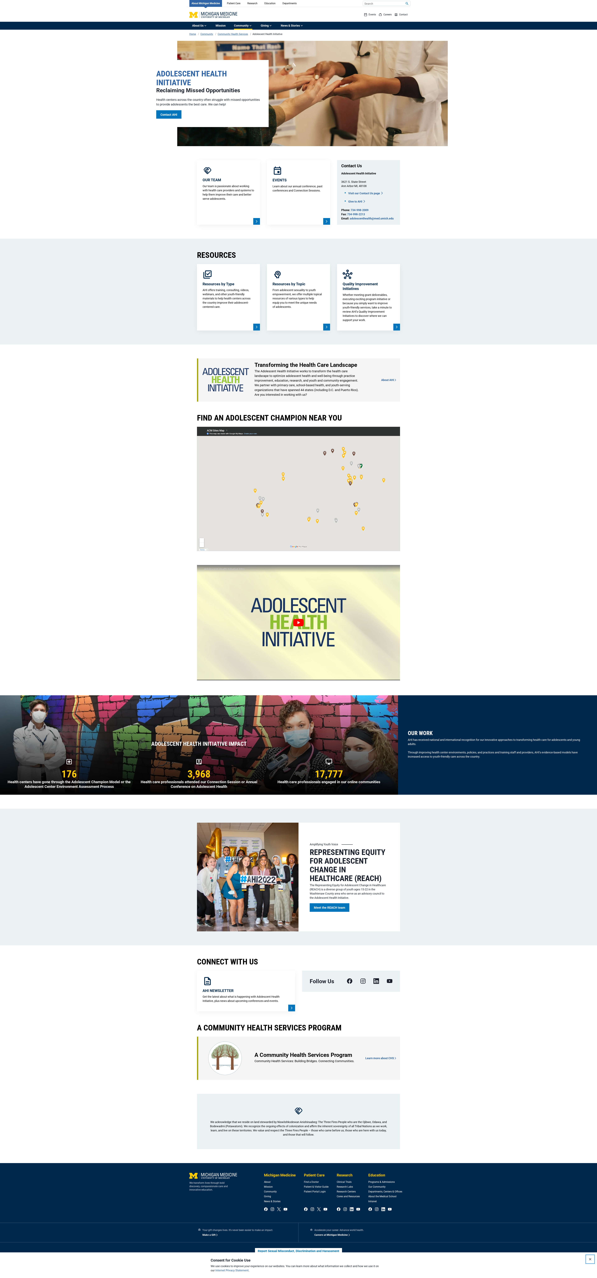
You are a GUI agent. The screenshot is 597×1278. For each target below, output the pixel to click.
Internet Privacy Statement (232, 1270)
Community (270, 1191)
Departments (289, 3)
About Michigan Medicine (206, 3)
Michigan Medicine (280, 1175)
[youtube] (389, 981)
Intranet (372, 1201)
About (267, 1181)
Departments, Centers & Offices (385, 1191)
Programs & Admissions (381, 1181)
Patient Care (233, 3)
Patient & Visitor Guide (316, 1186)
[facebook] (349, 981)
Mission (221, 25)
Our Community (377, 1186)
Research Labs (345, 1186)
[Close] (590, 1259)
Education (269, 3)
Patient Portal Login (315, 1191)
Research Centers (346, 1191)
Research (252, 3)
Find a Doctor (311, 1181)
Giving (267, 1196)
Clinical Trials (344, 1181)
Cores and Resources (348, 1196)
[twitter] (279, 1209)
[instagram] (363, 981)
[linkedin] (376, 981)
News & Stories (272, 1201)
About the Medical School (382, 1196)
